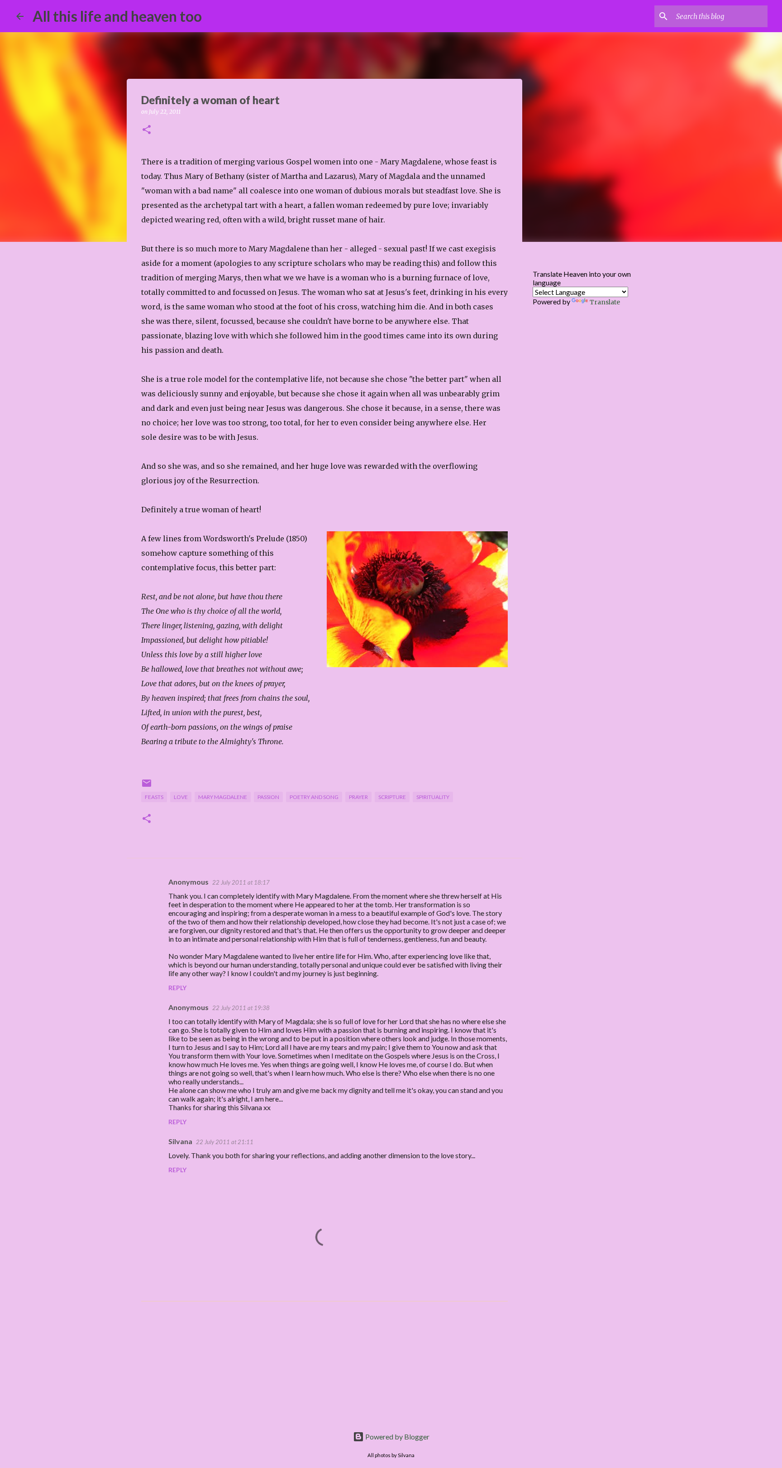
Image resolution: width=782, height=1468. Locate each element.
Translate (605, 302)
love (181, 797)
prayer (358, 797)
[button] (146, 130)
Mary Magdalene (222, 797)
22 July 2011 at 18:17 (241, 882)
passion (268, 797)
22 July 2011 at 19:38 (241, 1007)
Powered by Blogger (396, 1436)
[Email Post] (146, 786)
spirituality (432, 797)
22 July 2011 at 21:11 (224, 1142)
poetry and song (314, 797)
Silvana (180, 1141)
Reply (177, 988)
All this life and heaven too (117, 16)
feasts (154, 797)
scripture (392, 797)
